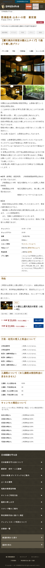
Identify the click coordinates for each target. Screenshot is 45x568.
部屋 (40, 32)
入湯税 (31, 51)
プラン (31, 32)
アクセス (13, 32)
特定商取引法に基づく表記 (12, 515)
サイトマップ (23, 557)
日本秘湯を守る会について (12, 462)
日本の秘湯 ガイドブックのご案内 (15, 475)
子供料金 (22, 51)
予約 (13, 51)
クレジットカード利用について (14, 522)
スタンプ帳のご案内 (9, 508)
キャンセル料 (40, 51)
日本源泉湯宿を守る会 (22, 1)
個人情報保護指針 (10, 557)
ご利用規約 (13, 560)
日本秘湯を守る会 (7, 1)
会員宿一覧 (5, 528)
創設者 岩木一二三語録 (11, 469)
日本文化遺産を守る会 (37, 1)
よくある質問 (6, 482)
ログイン (35, 6)
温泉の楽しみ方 (7, 502)
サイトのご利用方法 (9, 495)
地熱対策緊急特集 (8, 488)
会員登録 (28, 6)
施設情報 (4, 32)
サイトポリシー (35, 557)
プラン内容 (5, 51)
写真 (22, 32)
